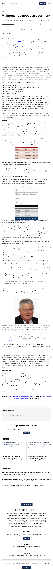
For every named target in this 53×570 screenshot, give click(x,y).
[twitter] (26, 29)
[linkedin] (24, 29)
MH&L (26, 557)
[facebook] (21, 29)
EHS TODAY (42, 555)
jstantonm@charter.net (8, 341)
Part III (19, 47)
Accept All (26, 567)
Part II (19, 41)
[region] (26, 565)
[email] (31, 29)
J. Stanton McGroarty (8, 24)
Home (3, 11)
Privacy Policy (46, 563)
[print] (50, 29)
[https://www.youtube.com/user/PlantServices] (27, 549)
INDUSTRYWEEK (11, 555)
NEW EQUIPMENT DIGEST (22, 555)
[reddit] (29, 29)
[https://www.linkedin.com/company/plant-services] (25, 549)
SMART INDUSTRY (34, 555)
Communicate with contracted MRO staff (22, 396)
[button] (3, 3)
